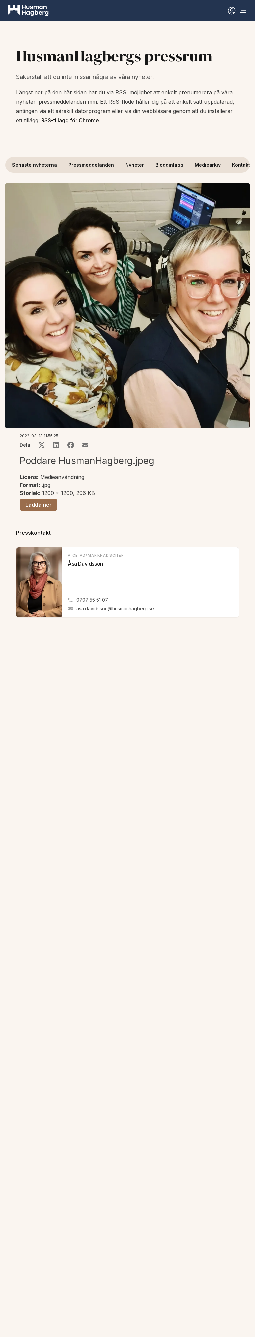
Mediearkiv (208, 164)
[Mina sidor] (232, 11)
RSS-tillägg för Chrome (70, 120)
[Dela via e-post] (85, 445)
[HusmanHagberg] (28, 10)
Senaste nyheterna (34, 164)
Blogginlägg (169, 164)
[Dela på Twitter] (41, 445)
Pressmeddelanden (91, 164)
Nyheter (134, 164)
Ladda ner (38, 504)
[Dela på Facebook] (70, 445)
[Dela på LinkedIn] (56, 445)
